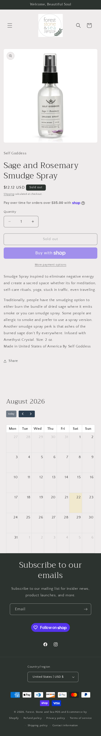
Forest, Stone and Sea (40, 712)
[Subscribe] (85, 609)
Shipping (9, 194)
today (11, 413)
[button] (9, 25)
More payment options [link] (50, 264)
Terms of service (81, 718)
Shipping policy (38, 725)
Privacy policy (55, 718)
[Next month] (30, 414)
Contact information (65, 725)
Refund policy (33, 718)
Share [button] (13, 361)
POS (58, 712)
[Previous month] (23, 414)
